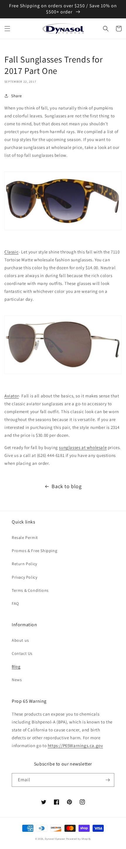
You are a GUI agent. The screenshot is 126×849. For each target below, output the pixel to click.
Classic (11, 252)
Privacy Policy (24, 577)
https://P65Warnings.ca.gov (75, 745)
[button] (7, 28)
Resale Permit (25, 537)
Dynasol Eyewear (55, 838)
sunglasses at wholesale (83, 447)
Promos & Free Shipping (34, 550)
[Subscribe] (107, 780)
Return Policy (24, 563)
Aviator (11, 396)
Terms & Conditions (30, 590)
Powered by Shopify (78, 838)
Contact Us (22, 653)
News (17, 679)
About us (20, 640)
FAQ (15, 603)
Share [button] (16, 95)
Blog (16, 666)
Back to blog (66, 486)
